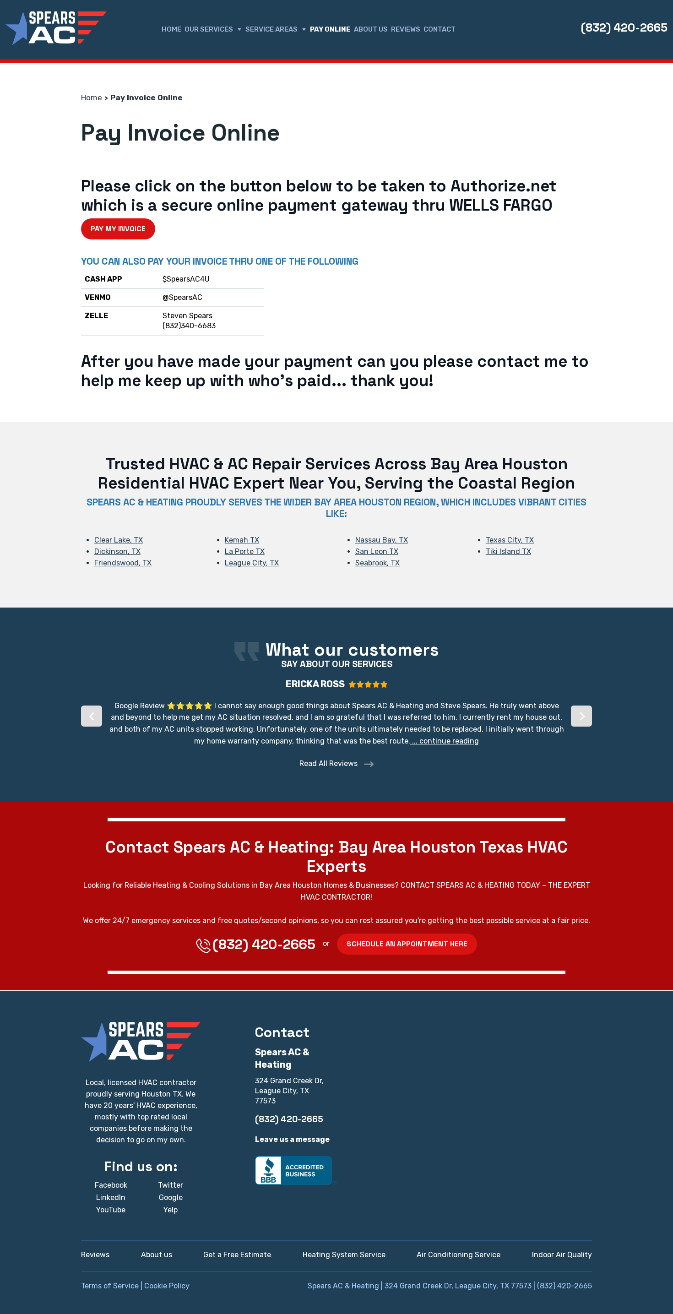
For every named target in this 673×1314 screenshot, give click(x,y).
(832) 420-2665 (624, 27)
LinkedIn (110, 1197)
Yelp (170, 1209)
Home (171, 29)
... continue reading (444, 741)
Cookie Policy (167, 1285)
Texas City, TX (510, 540)
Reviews (405, 29)
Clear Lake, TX (118, 540)
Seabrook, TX (377, 563)
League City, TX (252, 563)
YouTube (110, 1209)
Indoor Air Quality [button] (562, 1254)
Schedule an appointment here (407, 944)
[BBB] (296, 1170)
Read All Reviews (329, 763)
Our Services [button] (209, 29)
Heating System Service (344, 1254)
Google (171, 1197)
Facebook (111, 1185)
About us (156, 1254)
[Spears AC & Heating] (56, 28)
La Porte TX (245, 551)
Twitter (170, 1185)
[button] (91, 716)
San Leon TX (376, 551)
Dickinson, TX (117, 551)
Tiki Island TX (508, 551)
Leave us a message (292, 1139)
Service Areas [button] (271, 29)
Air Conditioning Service (458, 1254)
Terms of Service (110, 1285)
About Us (371, 29)
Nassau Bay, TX (381, 540)
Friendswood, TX (123, 563)
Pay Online (330, 29)
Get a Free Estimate (237, 1254)
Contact (439, 29)
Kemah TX (242, 540)
